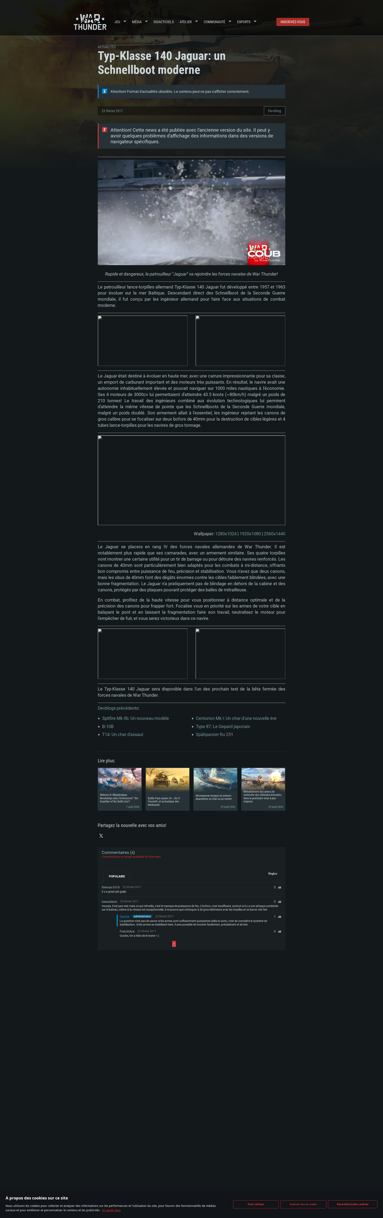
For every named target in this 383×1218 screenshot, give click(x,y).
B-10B (108, 726)
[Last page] (212, 944)
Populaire (117, 876)
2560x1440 (274, 533)
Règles (272, 873)
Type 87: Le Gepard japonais (223, 726)
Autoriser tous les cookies (303, 1204)
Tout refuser (256, 1204)
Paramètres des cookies (352, 1204)
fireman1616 (111, 887)
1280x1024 (226, 533)
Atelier (186, 22)
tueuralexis (109, 902)
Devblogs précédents (118, 708)
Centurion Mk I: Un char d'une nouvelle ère (236, 718)
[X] (101, 835)
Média (137, 22)
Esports (243, 22)
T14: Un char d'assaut (122, 734)
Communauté (214, 22)
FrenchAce (127, 931)
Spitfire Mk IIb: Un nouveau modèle (135, 718)
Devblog (274, 111)
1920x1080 (250, 533)
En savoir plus (111, 1210)
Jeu (117, 22)
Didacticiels (164, 22)
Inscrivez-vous (293, 22)
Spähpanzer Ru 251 (214, 734)
